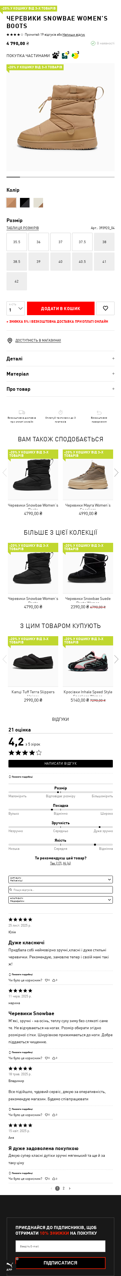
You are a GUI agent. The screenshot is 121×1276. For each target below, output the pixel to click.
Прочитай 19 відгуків (40, 35)
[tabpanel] (60, 117)
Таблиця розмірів (22, 228)
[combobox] (60, 879)
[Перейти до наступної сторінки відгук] (69, 1188)
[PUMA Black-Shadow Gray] (24, 202)
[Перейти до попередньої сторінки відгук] (51, 1188)
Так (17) (56, 863)
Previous (5, 473)
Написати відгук (60, 763)
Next (116, 473)
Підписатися (60, 1263)
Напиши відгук (73, 35)
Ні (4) (67, 863)
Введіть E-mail (29, 1246)
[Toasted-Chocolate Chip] (11, 202)
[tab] (60, 358)
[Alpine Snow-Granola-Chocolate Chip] (38, 202)
